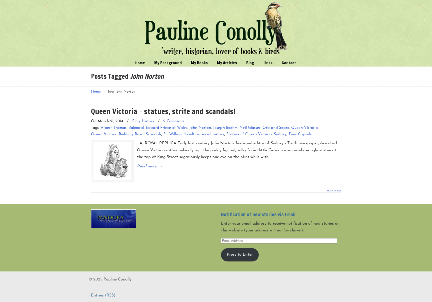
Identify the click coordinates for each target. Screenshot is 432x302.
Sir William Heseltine (181, 134)
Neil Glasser (250, 128)
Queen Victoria (304, 128)
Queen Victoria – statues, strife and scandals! (163, 111)
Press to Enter (240, 255)
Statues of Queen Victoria (249, 134)
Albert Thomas (113, 128)
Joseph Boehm (225, 128)
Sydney (280, 134)
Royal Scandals (148, 134)
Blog (136, 121)
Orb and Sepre (275, 128)
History (148, 121)
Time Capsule (300, 134)
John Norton (200, 128)
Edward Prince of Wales (166, 128)
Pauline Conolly (216, 29)
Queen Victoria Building (112, 134)
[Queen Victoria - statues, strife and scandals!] (112, 161)
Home (96, 92)
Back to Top (334, 190)
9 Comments (173, 121)
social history (213, 134)
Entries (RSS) (103, 295)
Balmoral (136, 128)
